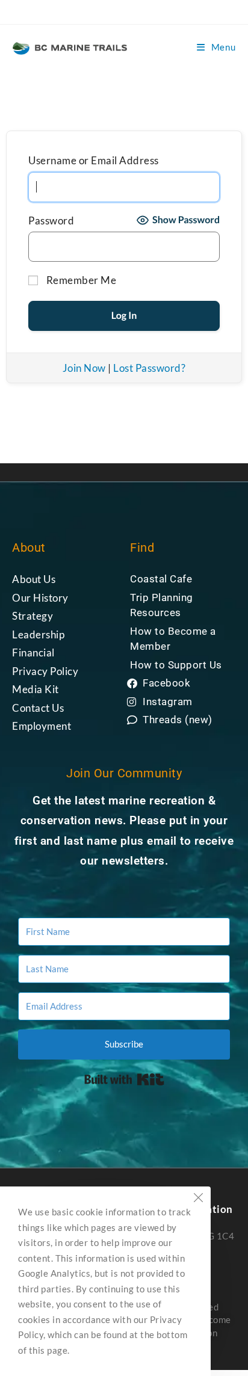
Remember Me (80, 280)
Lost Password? (149, 368)
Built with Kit (124, 1079)
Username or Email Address (93, 160)
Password (51, 220)
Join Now (84, 368)
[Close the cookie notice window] (198, 1199)
